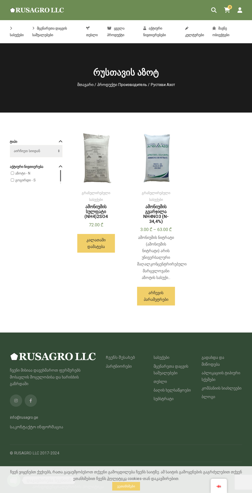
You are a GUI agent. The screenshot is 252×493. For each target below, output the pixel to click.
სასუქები (161, 357)
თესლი (160, 381)
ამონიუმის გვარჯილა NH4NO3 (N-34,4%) (156, 214)
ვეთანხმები (126, 486)
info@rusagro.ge (24, 417)
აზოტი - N (22, 173)
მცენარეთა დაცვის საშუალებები (171, 369)
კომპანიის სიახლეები (221, 388)
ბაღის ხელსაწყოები (172, 390)
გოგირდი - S (25, 180)
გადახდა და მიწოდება (213, 360)
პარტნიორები (119, 366)
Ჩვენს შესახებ (120, 357)
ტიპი (13, 142)
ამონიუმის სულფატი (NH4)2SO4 (96, 211)
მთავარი (85, 84)
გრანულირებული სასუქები (96, 196)
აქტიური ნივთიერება (26, 167)
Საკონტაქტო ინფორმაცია (36, 427)
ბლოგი (208, 396)
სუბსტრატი (163, 398)
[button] (96, 243)
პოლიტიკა (117, 478)
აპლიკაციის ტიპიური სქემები (221, 376)
